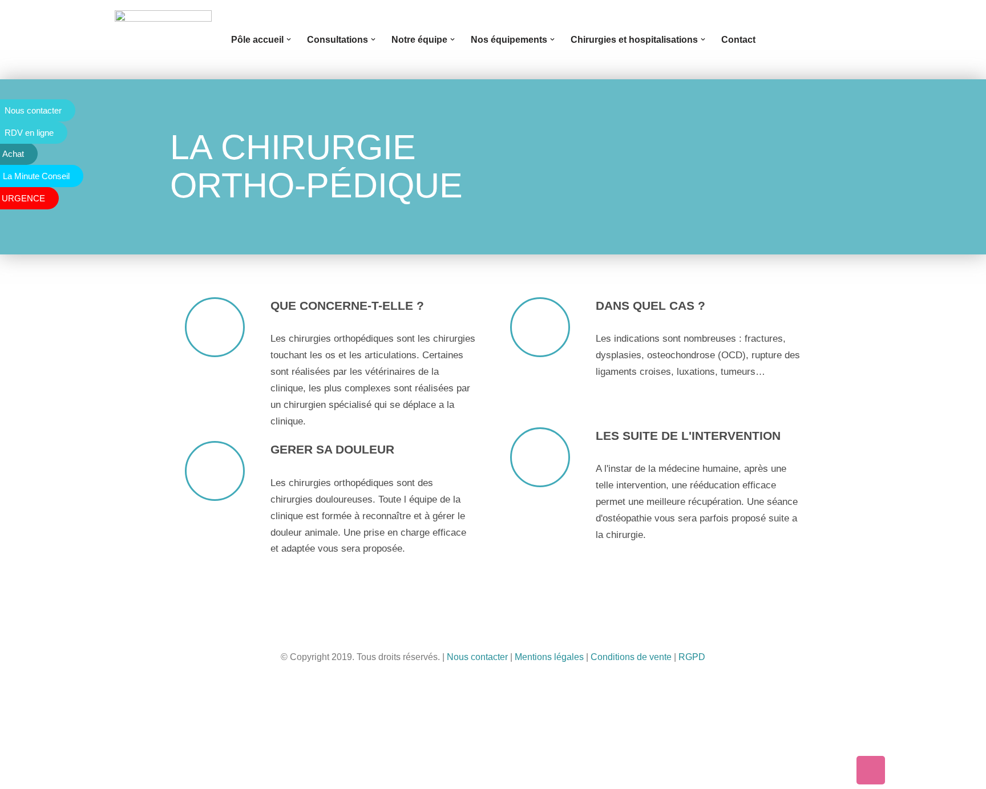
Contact (738, 39)
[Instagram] (971, 770)
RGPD (691, 657)
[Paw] (870, 770)
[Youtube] (938, 770)
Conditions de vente (631, 657)
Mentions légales (549, 657)
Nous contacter (477, 657)
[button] (288, 39)
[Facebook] (904, 770)
